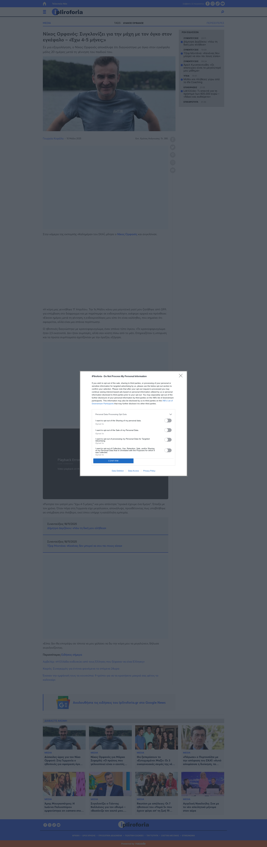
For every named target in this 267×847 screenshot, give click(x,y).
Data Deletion (118, 471)
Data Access (133, 471)
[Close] (181, 376)
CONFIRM (113, 461)
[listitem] (133, 414)
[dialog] (133, 423)
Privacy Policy (149, 471)
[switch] (168, 420)
